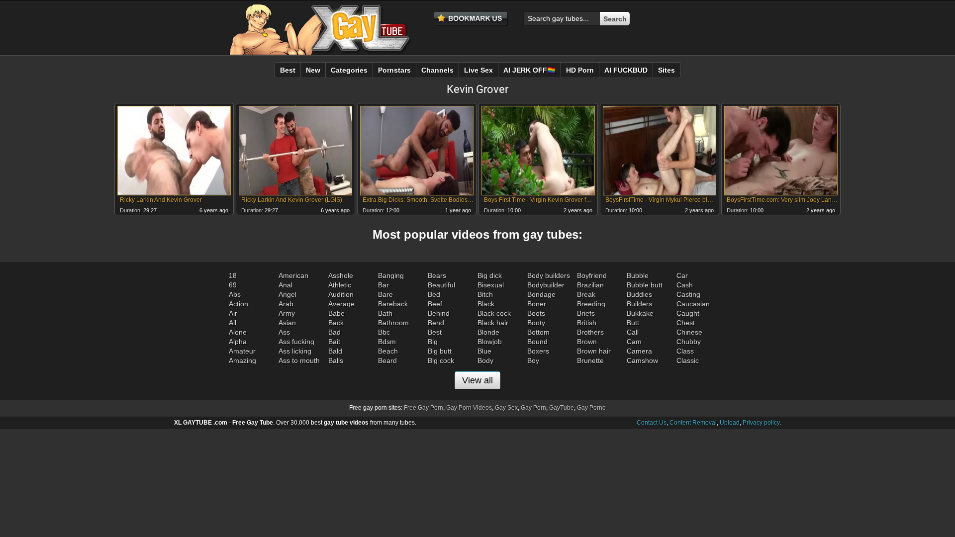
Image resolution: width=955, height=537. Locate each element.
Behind (439, 313)
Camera (639, 351)
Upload (730, 422)
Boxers (538, 351)
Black (486, 303)
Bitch (485, 294)
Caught (687, 313)
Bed (434, 294)
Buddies (639, 294)
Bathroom (393, 322)
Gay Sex (506, 407)
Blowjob (490, 341)
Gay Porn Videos (469, 407)
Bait (334, 341)
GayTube (561, 407)
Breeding (591, 303)
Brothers (590, 332)
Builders (639, 303)
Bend (436, 322)
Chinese (689, 332)
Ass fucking (296, 341)
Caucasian (693, 303)
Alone (238, 332)
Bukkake (640, 313)
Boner (536, 303)
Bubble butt (645, 284)
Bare (385, 294)
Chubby (688, 341)
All (232, 322)
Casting (688, 294)
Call (633, 332)
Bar (383, 284)
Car (682, 275)
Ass (284, 332)
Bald (335, 351)
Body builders (548, 275)
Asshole (340, 275)
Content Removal (693, 422)
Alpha (238, 341)
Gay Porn (533, 407)
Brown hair (594, 351)
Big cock (441, 360)
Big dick (490, 275)
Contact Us (652, 422)
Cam (634, 341)
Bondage (541, 294)
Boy (533, 360)
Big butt (440, 351)
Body (485, 360)
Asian (287, 322)
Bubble (638, 275)
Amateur (242, 351)
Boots (536, 313)
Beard (387, 360)
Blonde (488, 332)
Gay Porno (591, 407)
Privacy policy (761, 422)
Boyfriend (592, 275)
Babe (336, 313)
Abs (235, 294)
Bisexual (491, 284)
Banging (391, 275)
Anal (285, 284)
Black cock (494, 313)
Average (341, 303)
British (586, 322)
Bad (334, 332)
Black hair (493, 322)
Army (287, 313)
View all (477, 380)
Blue (484, 351)
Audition (341, 294)
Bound (537, 341)
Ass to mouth (299, 360)
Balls (335, 360)
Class (685, 351)
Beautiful (441, 284)
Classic (687, 360)
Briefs (586, 313)
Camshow (642, 360)
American (293, 275)
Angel (287, 294)
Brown (587, 341)
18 (233, 275)
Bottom (538, 332)
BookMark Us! (471, 19)
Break (586, 294)
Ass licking (295, 351)
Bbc (384, 332)
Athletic (339, 284)
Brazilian (590, 284)
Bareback (393, 303)
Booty (536, 322)
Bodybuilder (546, 284)
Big (433, 341)
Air (233, 313)
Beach (388, 351)
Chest (685, 322)
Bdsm (387, 341)
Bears (437, 275)
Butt (633, 322)
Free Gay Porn (423, 407)
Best (435, 332)
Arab (286, 303)
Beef (435, 303)
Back (336, 322)
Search (615, 19)
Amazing (242, 360)
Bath (385, 313)
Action (238, 303)
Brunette (590, 360)
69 (233, 284)
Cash (684, 284)
